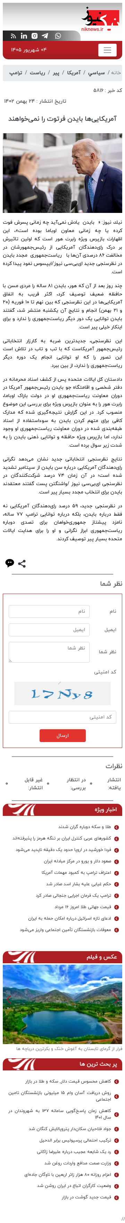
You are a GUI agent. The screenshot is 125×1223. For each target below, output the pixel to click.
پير (56, 73)
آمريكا (74, 73)
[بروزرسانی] (62, 693)
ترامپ (15, 73)
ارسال (63, 735)
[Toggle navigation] (107, 50)
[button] (8, 1000)
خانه (116, 73)
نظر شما (107, 652)
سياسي (96, 73)
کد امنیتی (105, 672)
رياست (37, 73)
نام (113, 611)
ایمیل (110, 630)
